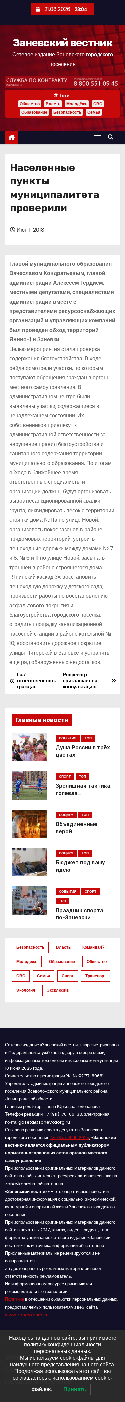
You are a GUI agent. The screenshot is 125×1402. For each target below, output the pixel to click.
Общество (30, 104)
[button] (112, 137)
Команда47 (93, 947)
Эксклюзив (58, 990)
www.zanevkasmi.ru (27, 1315)
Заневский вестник (62, 42)
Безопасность (67, 112)
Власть (53, 104)
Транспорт (95, 976)
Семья (93, 112)
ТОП (88, 738)
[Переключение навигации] (98, 137)
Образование (34, 112)
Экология (25, 990)
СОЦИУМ (66, 814)
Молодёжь (76, 104)
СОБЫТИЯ (67, 738)
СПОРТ (65, 776)
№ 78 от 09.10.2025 (69, 1137)
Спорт (68, 976)
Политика (14, 1299)
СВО (97, 104)
